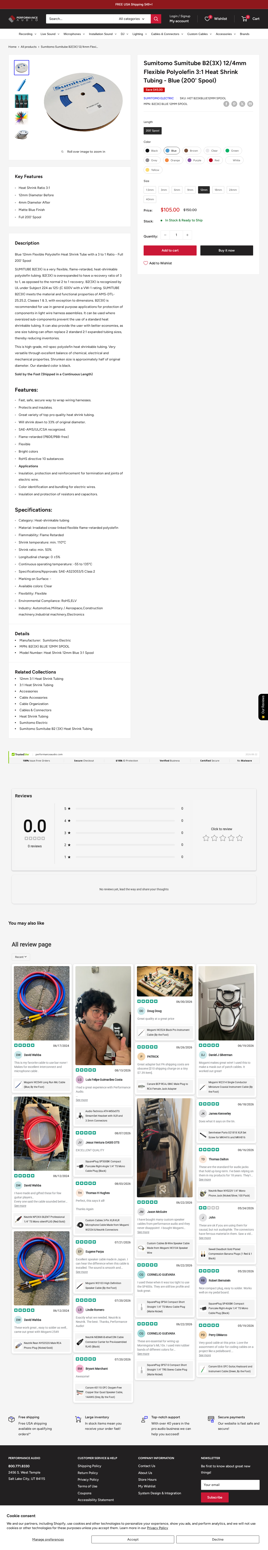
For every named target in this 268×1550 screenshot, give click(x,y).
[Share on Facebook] (226, 104)
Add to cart (170, 250)
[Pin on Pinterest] (234, 104)
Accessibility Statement (96, 1500)
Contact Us (146, 1466)
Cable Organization (33, 704)
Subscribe (214, 1497)
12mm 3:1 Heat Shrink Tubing (41, 679)
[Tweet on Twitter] (242, 104)
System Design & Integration (159, 1493)
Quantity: (151, 236)
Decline (218, 1539)
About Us (145, 1473)
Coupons (84, 1493)
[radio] (153, 130)
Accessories (28, 691)
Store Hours (147, 1480)
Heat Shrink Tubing (33, 716)
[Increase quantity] (187, 235)
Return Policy (88, 1473)
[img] (35, 839)
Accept (133, 1539)
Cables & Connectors (35, 710)
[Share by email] (250, 104)
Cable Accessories (33, 698)
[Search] (156, 18)
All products (29, 47)
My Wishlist (147, 1486)
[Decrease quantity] (165, 235)
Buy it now (227, 250)
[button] (244, 18)
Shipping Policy (89, 1466)
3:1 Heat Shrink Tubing (36, 685)
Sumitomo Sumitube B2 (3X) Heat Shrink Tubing (55, 729)
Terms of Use (87, 1486)
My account (179, 21)
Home (12, 47)
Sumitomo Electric (159, 98)
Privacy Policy (157, 1528)
